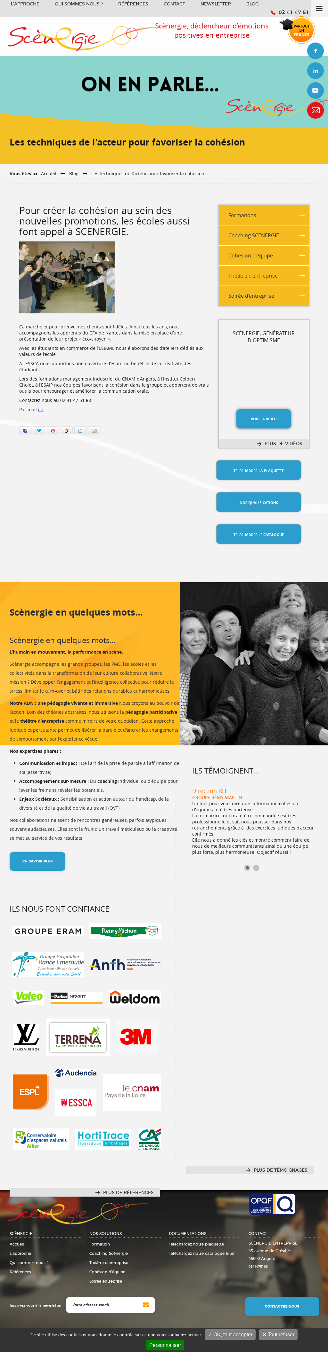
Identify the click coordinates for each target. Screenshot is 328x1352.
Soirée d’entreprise (251, 295)
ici (40, 409)
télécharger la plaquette (259, 470)
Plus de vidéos (283, 444)
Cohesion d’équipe (250, 255)
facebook (315, 51)
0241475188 (258, 1266)
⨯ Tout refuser (278, 1334)
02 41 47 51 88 (298, 12)
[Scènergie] (86, 34)
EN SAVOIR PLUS (37, 861)
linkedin (315, 70)
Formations (242, 215)
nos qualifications (259, 502)
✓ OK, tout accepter (230, 1334)
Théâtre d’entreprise (253, 275)
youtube (315, 90)
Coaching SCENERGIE (253, 235)
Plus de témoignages (281, 1170)
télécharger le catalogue (259, 534)
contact (315, 110)
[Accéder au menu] (319, 8)
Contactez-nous (282, 1306)
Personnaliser (165, 1345)
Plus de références (128, 1193)
